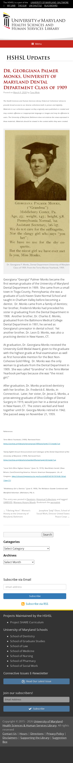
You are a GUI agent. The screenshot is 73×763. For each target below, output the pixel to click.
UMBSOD (7, 502)
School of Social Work (24, 666)
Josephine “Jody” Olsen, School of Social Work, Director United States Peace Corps (53, 513)
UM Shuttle (35, 5)
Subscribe (38, 708)
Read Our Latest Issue (38, 681)
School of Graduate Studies (27, 641)
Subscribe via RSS (37, 604)
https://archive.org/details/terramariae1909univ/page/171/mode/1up (31, 443)
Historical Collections (46, 499)
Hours (24, 734)
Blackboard (51, 5)
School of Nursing (21, 656)
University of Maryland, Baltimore (50, 2)
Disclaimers (10, 738)
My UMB (11, 5)
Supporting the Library (34, 738)
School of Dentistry (22, 636)
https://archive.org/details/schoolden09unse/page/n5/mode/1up (29, 460)
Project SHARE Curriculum (27, 622)
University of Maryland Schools (25, 630)
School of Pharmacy (23, 661)
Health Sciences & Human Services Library (30, 725)
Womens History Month (24, 502)
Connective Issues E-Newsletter (25, 673)
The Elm (22, 5)
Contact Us (10, 734)
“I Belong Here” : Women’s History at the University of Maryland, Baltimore (16, 513)
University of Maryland (48, 721)
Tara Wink (35, 92)
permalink (55, 502)
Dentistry (31, 499)
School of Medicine (22, 651)
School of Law (19, 646)
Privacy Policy (55, 734)
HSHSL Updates (28, 57)
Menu (38, 43)
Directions (37, 734)
